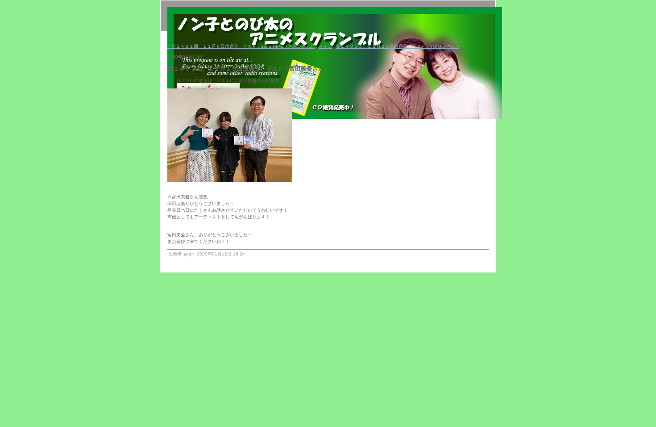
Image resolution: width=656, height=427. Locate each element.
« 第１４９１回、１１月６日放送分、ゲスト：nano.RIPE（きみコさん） (241, 46)
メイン (325, 46)
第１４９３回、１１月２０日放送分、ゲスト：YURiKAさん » (397, 46)
